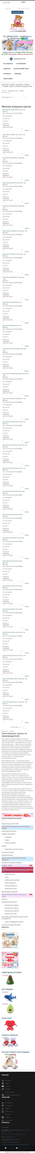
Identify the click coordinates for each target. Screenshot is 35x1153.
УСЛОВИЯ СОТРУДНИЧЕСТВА (23, 86)
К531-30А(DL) (18, 113)
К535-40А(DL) (18, 138)
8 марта (7, 840)
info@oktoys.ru (26, 36)
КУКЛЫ (5, 868)
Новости (7, 1108)
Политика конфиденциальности (11, 1142)
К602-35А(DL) (18, 186)
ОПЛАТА (12, 84)
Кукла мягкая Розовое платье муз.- (13, 514)
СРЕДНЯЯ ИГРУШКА (7, 855)
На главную (8, 1102)
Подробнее (6, 125)
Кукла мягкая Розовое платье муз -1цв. (14, 468)
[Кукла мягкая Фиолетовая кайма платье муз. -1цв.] (5, 377)
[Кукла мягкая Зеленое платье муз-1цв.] (5, 423)
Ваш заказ (8, 1080)
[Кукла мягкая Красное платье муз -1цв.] (5, 184)
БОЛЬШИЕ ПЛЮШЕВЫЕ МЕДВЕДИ (12, 862)
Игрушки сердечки (10, 843)
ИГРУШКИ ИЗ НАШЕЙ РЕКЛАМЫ (11, 925)
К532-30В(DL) (18, 234)
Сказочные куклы (10, 874)
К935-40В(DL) (18, 402)
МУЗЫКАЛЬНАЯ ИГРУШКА (9, 902)
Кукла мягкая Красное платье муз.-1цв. (14, 655)
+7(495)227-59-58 (11, 36)
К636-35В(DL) (18, 705)
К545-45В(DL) (18, 566)
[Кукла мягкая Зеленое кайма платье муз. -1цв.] (5, 352)
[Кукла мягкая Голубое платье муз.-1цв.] (5, 111)
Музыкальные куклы (11, 888)
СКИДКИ (26, 84)
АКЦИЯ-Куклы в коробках (12, 880)
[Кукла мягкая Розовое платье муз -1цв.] (5, 470)
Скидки (7, 1083)
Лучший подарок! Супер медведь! (15, 1052)
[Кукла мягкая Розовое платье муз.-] (5, 516)
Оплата (7, 1086)
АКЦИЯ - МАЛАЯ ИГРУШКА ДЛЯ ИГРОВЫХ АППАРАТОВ (14, 859)
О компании (8, 1105)
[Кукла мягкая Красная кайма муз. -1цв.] (5, 400)
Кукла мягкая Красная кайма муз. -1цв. (14, 398)
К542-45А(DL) (18, 495)
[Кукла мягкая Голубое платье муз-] (5, 611)
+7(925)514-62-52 (15, 38)
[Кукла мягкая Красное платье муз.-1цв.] (5, 657)
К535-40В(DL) (18, 163)
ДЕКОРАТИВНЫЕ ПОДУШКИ (10, 891)
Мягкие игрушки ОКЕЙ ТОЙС (10, 823)
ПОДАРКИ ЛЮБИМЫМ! (8, 834)
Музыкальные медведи (11, 905)
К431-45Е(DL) (18, 448)
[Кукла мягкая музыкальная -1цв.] (5, 304)
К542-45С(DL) (18, 518)
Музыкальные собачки (11, 908)
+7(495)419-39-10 (10, 1137)
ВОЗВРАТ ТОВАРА (8, 86)
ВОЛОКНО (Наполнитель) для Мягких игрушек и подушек (16, 827)
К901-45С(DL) (18, 306)
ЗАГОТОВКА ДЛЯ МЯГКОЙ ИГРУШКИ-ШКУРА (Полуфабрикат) (15, 917)
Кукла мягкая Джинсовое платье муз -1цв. (15, 678)
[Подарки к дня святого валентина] (10, 940)
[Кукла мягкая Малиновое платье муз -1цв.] (5, 161)
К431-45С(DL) (18, 659)
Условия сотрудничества (12, 1095)
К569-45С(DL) (18, 613)
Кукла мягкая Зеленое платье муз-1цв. (14, 421)
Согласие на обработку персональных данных (15, 1144)
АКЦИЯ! (4, 846)
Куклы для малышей (11, 885)
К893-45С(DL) (18, 282)
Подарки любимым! (10, 1035)
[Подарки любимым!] (10, 1042)
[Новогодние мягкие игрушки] (10, 979)
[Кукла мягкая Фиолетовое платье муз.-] (5, 493)
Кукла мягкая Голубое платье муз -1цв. (14, 134)
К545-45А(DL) (18, 541)
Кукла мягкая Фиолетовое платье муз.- (14, 491)
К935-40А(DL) (18, 354)
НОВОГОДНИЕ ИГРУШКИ (9, 831)
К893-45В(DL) (18, 258)
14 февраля (8, 837)
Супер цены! (7, 1018)
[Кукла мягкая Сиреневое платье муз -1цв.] (5, 232)
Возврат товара (9, 1092)
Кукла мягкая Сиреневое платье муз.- (14, 537)
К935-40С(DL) (18, 379)
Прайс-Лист (8, 1111)
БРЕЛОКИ (4, 899)
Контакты (8, 1114)
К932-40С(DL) (18, 329)
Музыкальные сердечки (12, 911)
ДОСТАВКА (19, 84)
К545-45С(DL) (18, 589)
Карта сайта (8, 1120)
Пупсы (7, 877)
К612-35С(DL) (18, 636)
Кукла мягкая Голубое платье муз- (12, 609)
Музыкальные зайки (11, 913)
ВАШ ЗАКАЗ (5, 84)
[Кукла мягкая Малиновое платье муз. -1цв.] (5, 281)
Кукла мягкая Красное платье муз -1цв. (14, 183)
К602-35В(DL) (18, 211)
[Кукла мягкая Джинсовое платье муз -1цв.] (5, 680)
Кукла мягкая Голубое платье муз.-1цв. (14, 109)
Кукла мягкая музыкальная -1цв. (12, 302)
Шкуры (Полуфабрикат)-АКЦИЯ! (14, 922)
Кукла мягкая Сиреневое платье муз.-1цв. (15, 445)
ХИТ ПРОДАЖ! (7, 989)
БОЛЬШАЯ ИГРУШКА (8, 852)
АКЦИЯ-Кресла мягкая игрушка (14, 849)
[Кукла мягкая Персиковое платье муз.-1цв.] (5, 564)
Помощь (7, 1117)
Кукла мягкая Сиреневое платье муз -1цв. (15, 231)
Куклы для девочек (10, 883)
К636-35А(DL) (18, 682)
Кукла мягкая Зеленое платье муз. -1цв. (14, 254)
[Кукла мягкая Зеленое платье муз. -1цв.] (5, 256)
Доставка (7, 1089)
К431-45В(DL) (18, 425)
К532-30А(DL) (18, 472)
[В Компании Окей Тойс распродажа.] (10, 1061)
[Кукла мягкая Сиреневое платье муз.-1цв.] (5, 446)
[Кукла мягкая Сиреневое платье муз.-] (5, 539)
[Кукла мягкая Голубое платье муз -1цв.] (5, 136)
